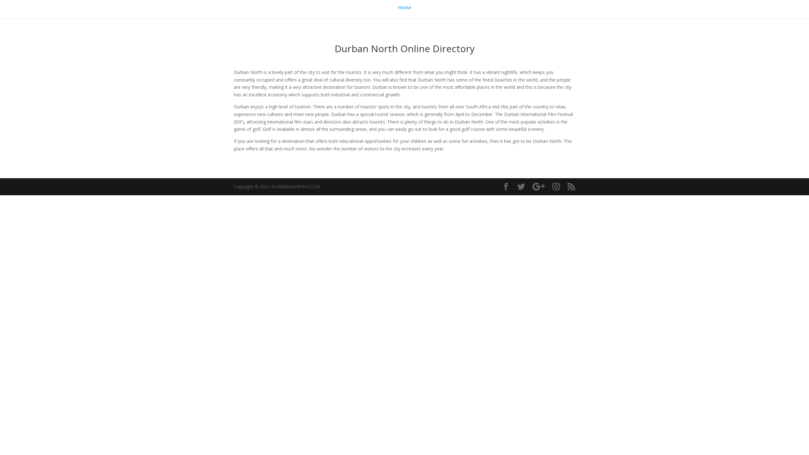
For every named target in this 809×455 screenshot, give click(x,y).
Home (404, 7)
